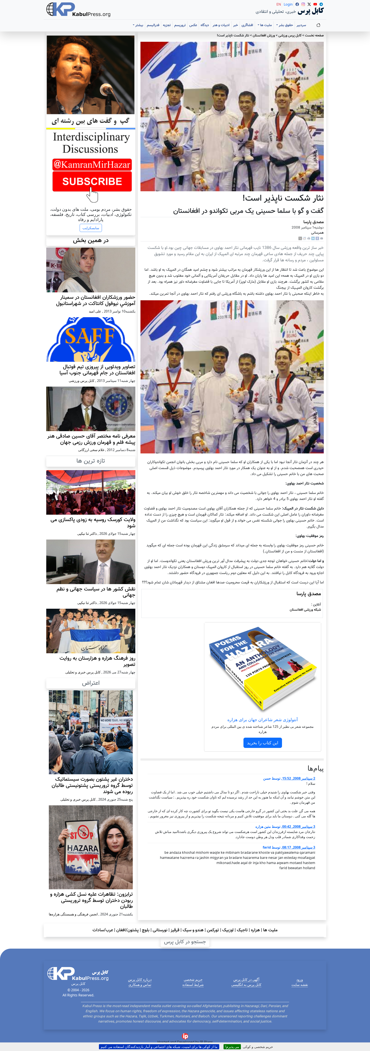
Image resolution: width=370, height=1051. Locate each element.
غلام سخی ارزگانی (91, 449)
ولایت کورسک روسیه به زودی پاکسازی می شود (93, 523)
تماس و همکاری (139, 984)
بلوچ (145, 930)
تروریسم (180, 25)
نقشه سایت (299, 984)
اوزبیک (228, 930)
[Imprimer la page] (308, 238)
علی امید (95, 311)
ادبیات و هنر (221, 25)
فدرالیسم (153, 25)
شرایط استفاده (193, 984)
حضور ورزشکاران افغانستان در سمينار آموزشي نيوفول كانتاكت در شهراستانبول (95, 300)
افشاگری (247, 25)
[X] (300, 238)
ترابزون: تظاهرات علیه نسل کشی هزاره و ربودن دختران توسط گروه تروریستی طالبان (91, 900)
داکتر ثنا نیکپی (87, 533)
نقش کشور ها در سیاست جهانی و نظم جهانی (96, 592)
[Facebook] (317, 238)
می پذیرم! (232, 1046)
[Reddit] (304, 238)
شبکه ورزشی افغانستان (305, 610)
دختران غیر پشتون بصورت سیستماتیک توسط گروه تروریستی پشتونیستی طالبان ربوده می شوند (92, 785)
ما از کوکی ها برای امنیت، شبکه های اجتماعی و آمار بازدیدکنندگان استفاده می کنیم (159, 1046)
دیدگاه (205, 25)
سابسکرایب (90, 228)
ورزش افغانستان (264, 35)
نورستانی (160, 930)
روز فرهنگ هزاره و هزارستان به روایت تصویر (97, 661)
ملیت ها (270, 930)
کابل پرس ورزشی (289, 35)
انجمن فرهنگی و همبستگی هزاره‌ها (73, 914)
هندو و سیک (193, 930)
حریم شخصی (193, 979)
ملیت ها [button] (265, 25)
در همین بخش (91, 240)
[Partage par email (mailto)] (321, 238)
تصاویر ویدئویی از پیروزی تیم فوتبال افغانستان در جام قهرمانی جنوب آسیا (97, 370)
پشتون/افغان (127, 930)
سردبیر (301, 25)
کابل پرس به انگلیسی (246, 984)
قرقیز (175, 930)
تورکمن (213, 930)
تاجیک (242, 930)
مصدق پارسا (313, 222)
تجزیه (167, 25)
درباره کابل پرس (140, 979)
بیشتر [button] (138, 25)
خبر (235, 25)
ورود (299, 979)
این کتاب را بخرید (262, 743)
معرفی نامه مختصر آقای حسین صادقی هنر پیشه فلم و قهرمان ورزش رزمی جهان (91, 439)
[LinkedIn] (313, 238)
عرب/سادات (102, 930)
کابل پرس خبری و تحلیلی (83, 672)
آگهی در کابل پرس (246, 979)
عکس (193, 25)
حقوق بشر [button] (285, 25)
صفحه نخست (314, 35)
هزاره (255, 930)
